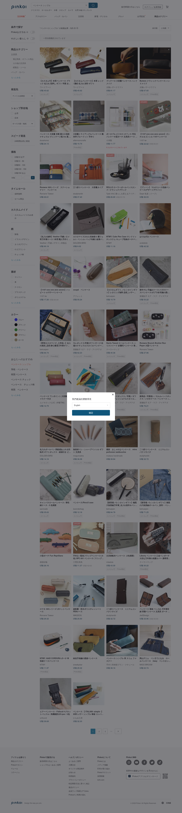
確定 (91, 412)
